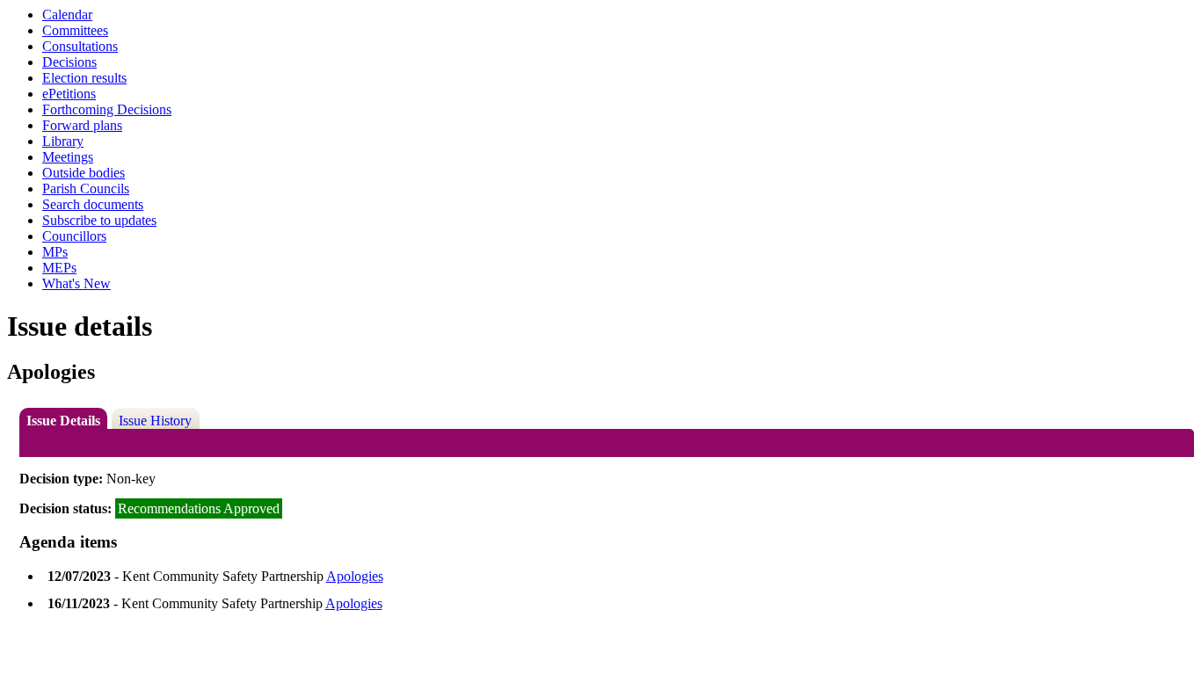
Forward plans (82, 125)
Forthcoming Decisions (106, 109)
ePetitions (69, 93)
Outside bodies (83, 172)
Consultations (80, 46)
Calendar (67, 14)
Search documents (92, 204)
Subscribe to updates (99, 220)
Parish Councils (85, 188)
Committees (75, 30)
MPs (55, 251)
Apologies (354, 576)
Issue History (155, 420)
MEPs (59, 267)
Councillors (74, 236)
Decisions (69, 61)
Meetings (67, 156)
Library (63, 141)
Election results (84, 77)
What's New (76, 283)
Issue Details (63, 420)
